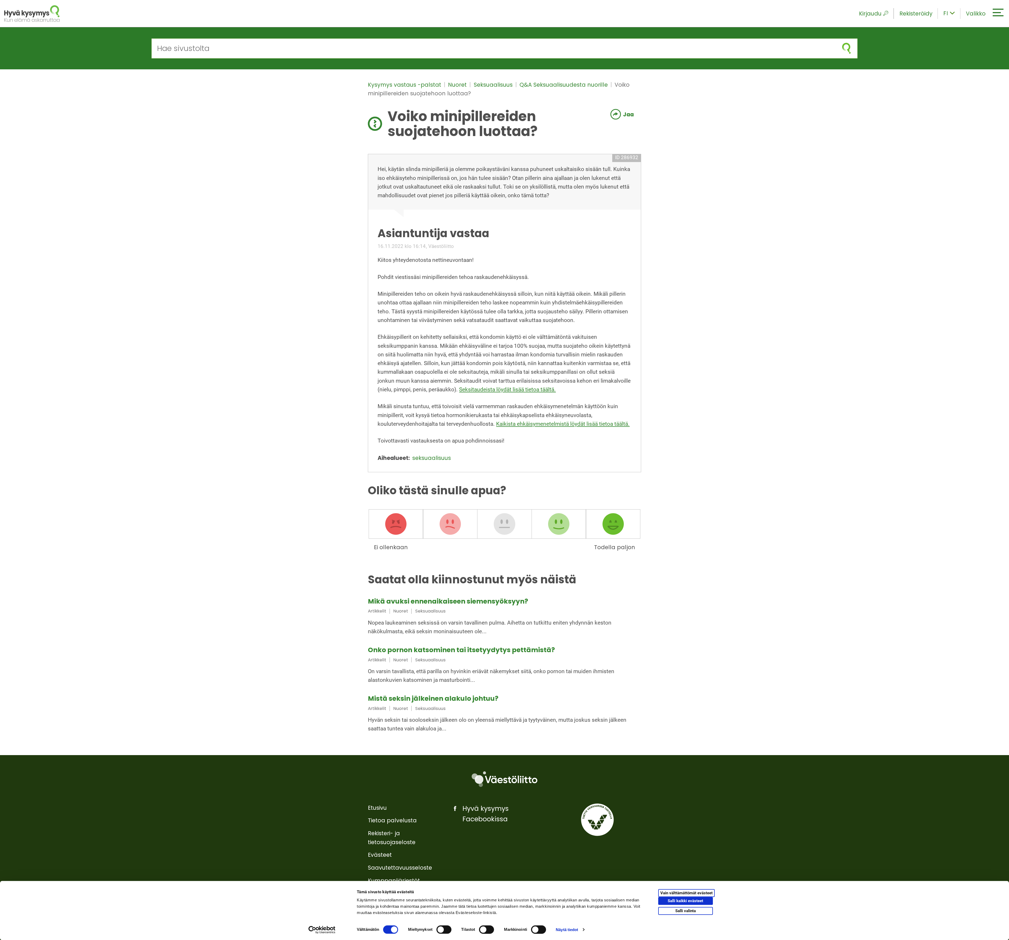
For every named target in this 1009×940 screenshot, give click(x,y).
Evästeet (380, 855)
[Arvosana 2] (450, 524)
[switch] (443, 929)
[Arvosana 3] (504, 524)
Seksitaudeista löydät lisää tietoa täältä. (507, 389)
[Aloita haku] (846, 48)
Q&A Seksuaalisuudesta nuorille (564, 85)
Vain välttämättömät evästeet (686, 893)
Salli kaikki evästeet (685, 901)
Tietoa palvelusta (392, 820)
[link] (504, 617)
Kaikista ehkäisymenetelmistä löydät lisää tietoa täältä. (563, 424)
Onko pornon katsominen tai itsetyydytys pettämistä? (461, 650)
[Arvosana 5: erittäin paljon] (613, 524)
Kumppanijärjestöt (394, 880)
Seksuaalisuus (494, 85)
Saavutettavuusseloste (400, 867)
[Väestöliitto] (504, 779)
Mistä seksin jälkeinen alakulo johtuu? (433, 698)
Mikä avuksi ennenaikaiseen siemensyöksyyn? (448, 601)
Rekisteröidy (916, 13)
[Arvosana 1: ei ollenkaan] (396, 524)
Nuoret (458, 85)
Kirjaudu (870, 13)
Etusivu (377, 808)
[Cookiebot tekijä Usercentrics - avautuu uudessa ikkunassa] (322, 930)
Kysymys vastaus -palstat (405, 85)
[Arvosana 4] (559, 524)
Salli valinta (685, 910)
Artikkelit (377, 611)
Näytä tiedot (567, 929)
